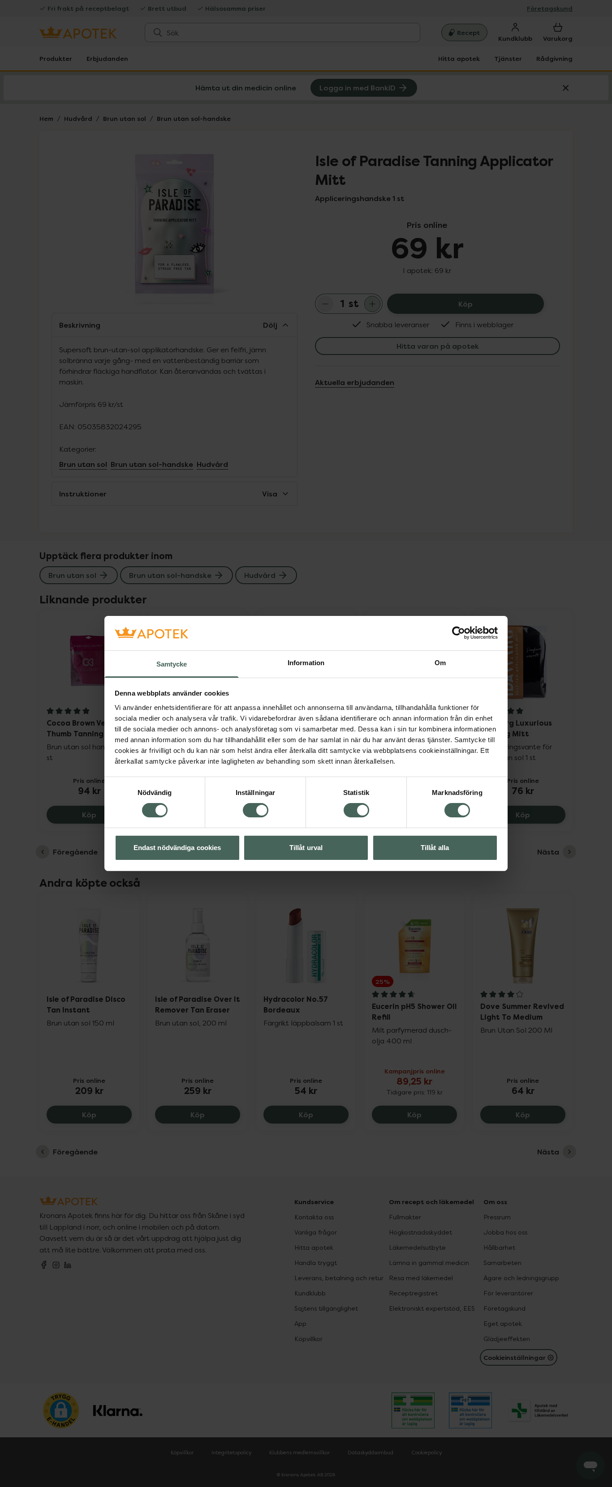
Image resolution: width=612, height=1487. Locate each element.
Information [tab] (306, 663)
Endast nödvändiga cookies (177, 847)
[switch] (255, 810)
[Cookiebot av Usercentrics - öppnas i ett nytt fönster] (458, 633)
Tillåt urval (306, 847)
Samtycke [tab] (171, 664)
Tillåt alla (435, 847)
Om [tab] (440, 663)
